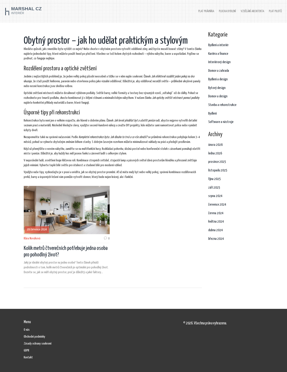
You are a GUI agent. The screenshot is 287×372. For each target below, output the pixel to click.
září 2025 (214, 187)
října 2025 (214, 179)
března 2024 (216, 239)
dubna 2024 (215, 230)
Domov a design (217, 96)
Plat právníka (206, 11)
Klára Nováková (32, 238)
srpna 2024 (215, 196)
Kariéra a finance (218, 54)
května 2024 (216, 221)
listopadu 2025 (217, 170)
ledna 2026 (215, 153)
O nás (27, 329)
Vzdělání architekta (252, 11)
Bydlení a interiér (218, 45)
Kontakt (28, 357)
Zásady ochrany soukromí (37, 343)
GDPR (26, 350)
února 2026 (215, 145)
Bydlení (212, 113)
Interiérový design (219, 62)
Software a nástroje (220, 122)
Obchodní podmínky (34, 336)
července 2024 (217, 204)
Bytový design (216, 88)
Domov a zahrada (218, 71)
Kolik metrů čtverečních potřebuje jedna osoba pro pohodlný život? (66, 251)
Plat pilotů (275, 11)
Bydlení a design (218, 79)
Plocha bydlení (227, 11)
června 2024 (216, 213)
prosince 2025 (217, 162)
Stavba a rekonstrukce (222, 105)
